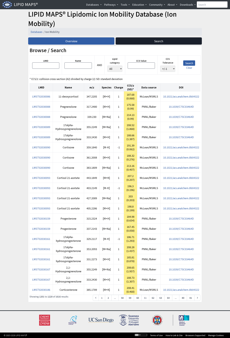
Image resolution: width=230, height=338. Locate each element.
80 (183, 297)
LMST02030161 (41, 239)
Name (78, 60)
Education (138, 4)
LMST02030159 (41, 218)
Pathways (110, 4)
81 (190, 297)
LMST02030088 (41, 106)
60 (137, 297)
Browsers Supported (195, 335)
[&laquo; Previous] (96, 298)
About (171, 4)
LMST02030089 (41, 127)
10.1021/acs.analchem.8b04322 (181, 96)
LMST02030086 (41, 96)
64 (168, 297)
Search (158, 41)
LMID (45, 60)
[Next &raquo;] (197, 298)
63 (160, 297)
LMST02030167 (41, 269)
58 (122, 297)
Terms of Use (156, 335)
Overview (71, 41)
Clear (189, 67)
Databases (93, 4)
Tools (124, 4)
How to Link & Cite (174, 335)
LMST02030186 (41, 290)
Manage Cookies (216, 335)
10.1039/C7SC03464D (181, 106)
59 (130, 297)
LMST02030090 (41, 147)
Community (156, 4)
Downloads (187, 4)
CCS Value (141, 60)
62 (153, 297)
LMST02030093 (41, 178)
